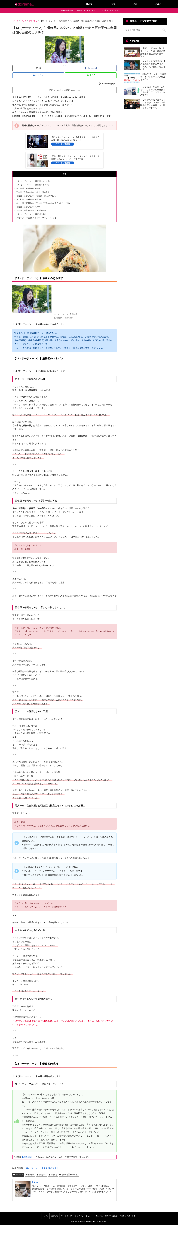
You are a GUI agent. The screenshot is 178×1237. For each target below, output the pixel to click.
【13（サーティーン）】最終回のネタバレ (32, 185)
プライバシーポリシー (84, 1216)
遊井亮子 (75, 1175)
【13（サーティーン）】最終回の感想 (30, 214)
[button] (164, 30)
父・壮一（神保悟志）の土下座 (29, 199)
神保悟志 (54, 1175)
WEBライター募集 (127, 1216)
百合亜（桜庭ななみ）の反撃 (28, 207)
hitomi (35, 1182)
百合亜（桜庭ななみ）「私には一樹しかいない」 (36, 196)
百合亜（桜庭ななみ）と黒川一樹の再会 (32, 192)
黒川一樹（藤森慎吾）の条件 (28, 188)
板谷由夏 (31, 1175)
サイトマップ (66, 1216)
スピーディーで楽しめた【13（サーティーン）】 (36, 218)
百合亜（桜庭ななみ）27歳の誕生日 (31, 210)
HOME (45, 1216)
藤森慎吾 (65, 1175)
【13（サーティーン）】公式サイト (42, 1168)
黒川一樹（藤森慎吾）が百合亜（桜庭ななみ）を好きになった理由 (43, 203)
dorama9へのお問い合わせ (107, 1216)
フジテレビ (19, 1175)
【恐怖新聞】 (27, 1157)
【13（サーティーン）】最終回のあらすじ (32, 181)
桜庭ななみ (43, 1175)
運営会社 (54, 1216)
